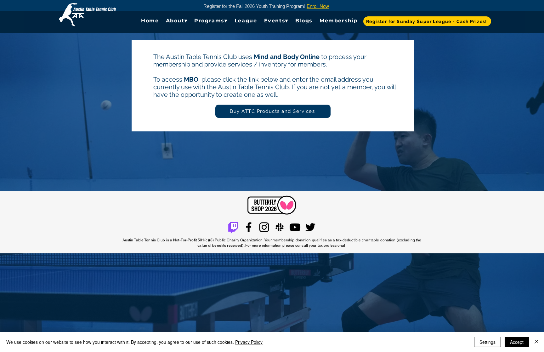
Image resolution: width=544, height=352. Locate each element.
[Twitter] (310, 227)
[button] (176, 21)
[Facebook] (248, 227)
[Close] (536, 342)
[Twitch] (233, 227)
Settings (487, 342)
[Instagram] (264, 227)
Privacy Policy (249, 342)
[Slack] (279, 227)
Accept (517, 342)
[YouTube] (295, 227)
